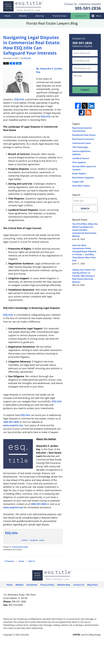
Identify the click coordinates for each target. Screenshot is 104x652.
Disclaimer (32, 584)
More (98, 15)
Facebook (34, 540)
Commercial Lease (20, 547)
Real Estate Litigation (83, 177)
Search (85, 208)
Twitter (25, 540)
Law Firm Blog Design (87, 634)
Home (7, 15)
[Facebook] (78, 106)
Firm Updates (79, 162)
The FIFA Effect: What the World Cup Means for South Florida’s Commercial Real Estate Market (85, 230)
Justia (42, 540)
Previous (9, 561)
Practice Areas (59, 15)
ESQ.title (25, 634)
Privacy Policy (47, 584)
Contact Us (80, 15)
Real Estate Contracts (83, 139)
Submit (85, 89)
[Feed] (88, 112)
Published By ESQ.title (82, 6)
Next (32, 561)
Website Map (63, 584)
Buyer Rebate (79, 173)
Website (23, 15)
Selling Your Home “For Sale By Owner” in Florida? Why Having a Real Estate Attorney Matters (84, 275)
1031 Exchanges (80, 147)
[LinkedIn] (91, 106)
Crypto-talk (78, 181)
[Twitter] (85, 106)
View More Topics (81, 185)
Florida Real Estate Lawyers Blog (23, 6)
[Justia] (82, 112)
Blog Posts (92, 584)
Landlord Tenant (80, 158)
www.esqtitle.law (13, 425)
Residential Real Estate (84, 135)
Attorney (40, 15)
